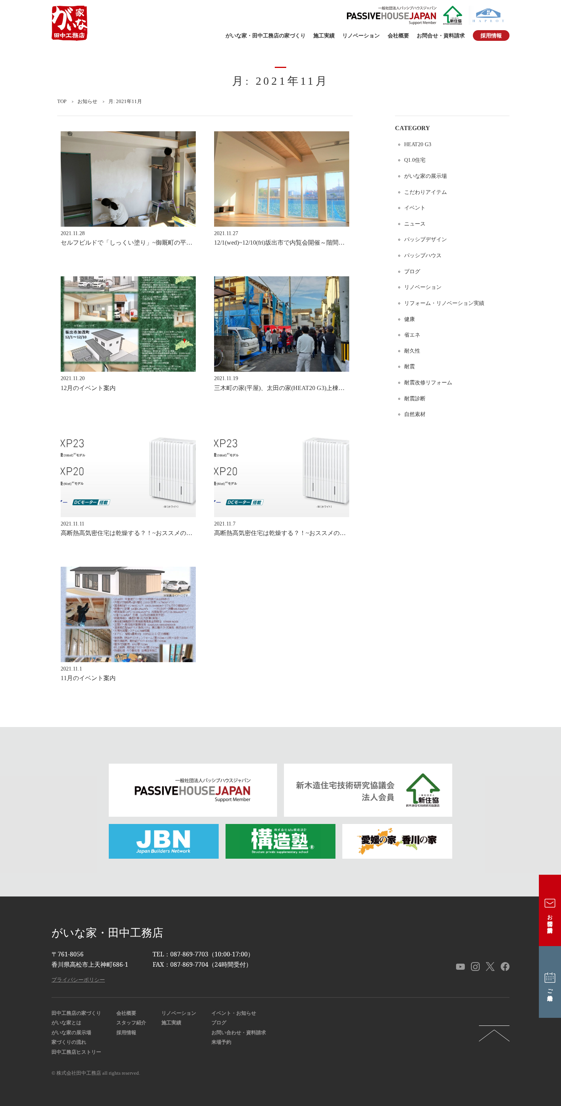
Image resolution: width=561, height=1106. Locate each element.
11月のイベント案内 (88, 678)
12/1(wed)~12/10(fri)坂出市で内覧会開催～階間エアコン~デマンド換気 (308, 242)
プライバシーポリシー (78, 979)
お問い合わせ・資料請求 (238, 1032)
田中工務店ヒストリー (76, 1052)
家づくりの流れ (69, 1042)
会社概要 (398, 36)
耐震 (409, 366)
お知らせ (87, 101)
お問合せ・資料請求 (441, 36)
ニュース (415, 224)
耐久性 (412, 351)
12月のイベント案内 (88, 388)
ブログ (412, 271)
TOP (61, 101)
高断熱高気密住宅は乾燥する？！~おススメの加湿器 (286, 533)
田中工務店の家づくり (76, 1013)
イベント (415, 208)
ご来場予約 (550, 988)
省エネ (412, 335)
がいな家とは (66, 1022)
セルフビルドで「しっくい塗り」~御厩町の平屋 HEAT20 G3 (143, 242)
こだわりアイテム (425, 192)
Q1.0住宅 (415, 160)
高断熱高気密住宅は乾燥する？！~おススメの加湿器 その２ (145, 533)
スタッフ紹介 (131, 1022)
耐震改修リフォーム (428, 382)
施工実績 (324, 36)
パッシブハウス (423, 255)
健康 (409, 319)
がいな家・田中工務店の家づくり (266, 36)
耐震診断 (415, 398)
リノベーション (361, 36)
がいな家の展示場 (425, 176)
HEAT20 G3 (417, 144)
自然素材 (415, 414)
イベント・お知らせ (233, 1013)
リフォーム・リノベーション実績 (444, 303)
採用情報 (491, 35)
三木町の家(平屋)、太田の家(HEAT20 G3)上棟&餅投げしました (300, 388)
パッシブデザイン (425, 239)
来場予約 (221, 1042)
